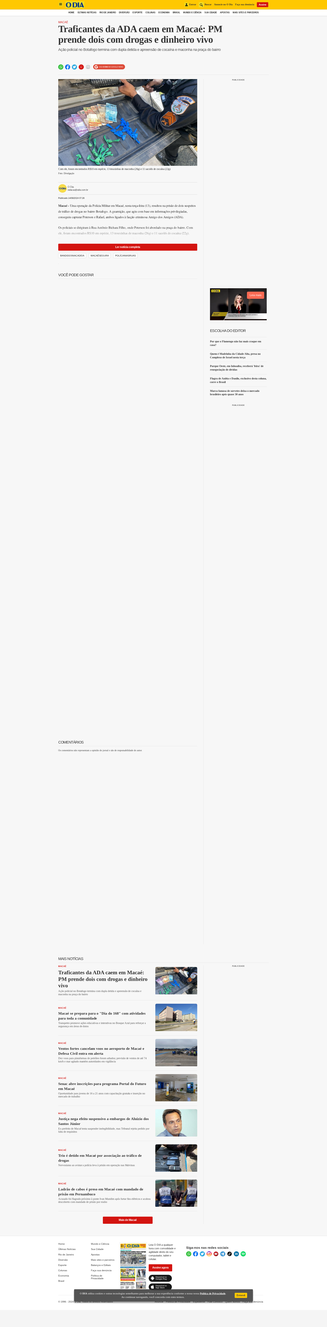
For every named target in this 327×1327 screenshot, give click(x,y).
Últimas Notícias (86, 12)
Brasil (176, 12)
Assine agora (160, 1267)
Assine (262, 4)
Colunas (150, 12)
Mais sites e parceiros (102, 1259)
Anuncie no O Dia (223, 4)
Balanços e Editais (101, 1265)
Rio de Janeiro (107, 12)
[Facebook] (195, 1253)
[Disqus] (127, 797)
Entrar (192, 4)
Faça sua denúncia (244, 4)
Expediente (199, 1301)
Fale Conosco (215, 1301)
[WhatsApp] (188, 1253)
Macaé (63, 22)
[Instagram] (209, 1253)
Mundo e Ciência (192, 12)
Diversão (124, 12)
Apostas (225, 12)
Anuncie (159, 1301)
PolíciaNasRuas (125, 255)
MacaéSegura (100, 255)
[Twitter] (202, 1253)
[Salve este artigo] (81, 67)
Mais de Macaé (128, 1219)
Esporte (137, 12)
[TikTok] (229, 1253)
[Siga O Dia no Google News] (109, 66)
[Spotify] (243, 1253)
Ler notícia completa (127, 247)
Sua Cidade (210, 12)
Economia (163, 12)
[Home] (75, 7)
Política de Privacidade (97, 1277)
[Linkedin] (236, 1253)
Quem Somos (232, 1301)
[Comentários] (88, 67)
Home (71, 12)
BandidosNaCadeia (72, 255)
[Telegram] (222, 1253)
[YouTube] (216, 1253)
